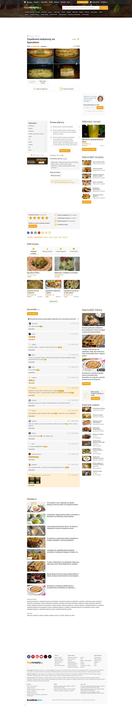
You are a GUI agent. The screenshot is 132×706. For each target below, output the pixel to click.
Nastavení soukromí (72, 657)
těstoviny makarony (67, 605)
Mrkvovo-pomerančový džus (92, 140)
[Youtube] (41, 656)
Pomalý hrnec (68, 674)
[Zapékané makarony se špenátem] (34, 480)
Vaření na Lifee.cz (59, 659)
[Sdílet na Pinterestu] (39, 233)
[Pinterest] (33, 656)
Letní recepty (94, 12)
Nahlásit (82, 663)
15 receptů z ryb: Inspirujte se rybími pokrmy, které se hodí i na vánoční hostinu (62, 504)
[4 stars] (43, 217)
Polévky (50, 12)
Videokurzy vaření (59, 660)
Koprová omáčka (45, 679)
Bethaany (95, 473)
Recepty (32, 36)
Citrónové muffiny (98, 415)
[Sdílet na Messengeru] (32, 233)
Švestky (69, 12)
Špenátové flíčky (33, 273)
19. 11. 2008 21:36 (73, 454)
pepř (73, 615)
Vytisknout (42, 233)
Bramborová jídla (60, 674)
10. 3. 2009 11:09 (73, 355)
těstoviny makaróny (32, 615)
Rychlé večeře (53, 14)
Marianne (96, 662)
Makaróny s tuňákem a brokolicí (66, 273)
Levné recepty (85, 14)
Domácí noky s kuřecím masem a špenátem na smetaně (98, 451)
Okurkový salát (36, 679)
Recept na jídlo (58, 657)
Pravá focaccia (47, 671)
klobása (51, 615)
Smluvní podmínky (72, 665)
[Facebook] (28, 656)
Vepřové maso (51, 674)
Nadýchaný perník (93, 679)
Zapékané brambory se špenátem (71, 292)
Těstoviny (37, 36)
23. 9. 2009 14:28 (73, 344)
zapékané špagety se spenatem (94, 605)
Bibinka (29, 296)
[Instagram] (37, 656)
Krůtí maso (38, 674)
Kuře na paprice (67, 679)
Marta (33, 355)
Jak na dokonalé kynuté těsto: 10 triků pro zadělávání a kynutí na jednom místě (62, 527)
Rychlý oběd (102, 679)
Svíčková (41, 671)
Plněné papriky (38, 677)
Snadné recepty (96, 674)
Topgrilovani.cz (97, 660)
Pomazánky (36, 670)
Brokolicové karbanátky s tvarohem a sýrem (98, 189)
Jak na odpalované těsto (83, 670)
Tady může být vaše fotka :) (32, 82)
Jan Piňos (95, 451)
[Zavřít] (78, 319)
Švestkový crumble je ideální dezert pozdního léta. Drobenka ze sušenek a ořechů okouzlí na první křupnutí (61, 587)
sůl (70, 615)
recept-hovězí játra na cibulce (49, 603)
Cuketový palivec (98, 168)
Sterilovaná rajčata (47, 677)
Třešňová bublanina (82, 671)
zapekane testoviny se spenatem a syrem (83, 607)
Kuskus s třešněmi (98, 182)
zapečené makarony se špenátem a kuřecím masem (46, 605)
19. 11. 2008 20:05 (73, 464)
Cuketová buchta (81, 679)
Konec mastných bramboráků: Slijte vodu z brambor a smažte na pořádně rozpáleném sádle (93, 686)
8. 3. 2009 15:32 (73, 367)
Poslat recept (46, 233)
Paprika (81, 12)
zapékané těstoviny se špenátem (48, 601)
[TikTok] (49, 656)
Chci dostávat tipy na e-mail (91, 105)
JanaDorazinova (36, 454)
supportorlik (95, 466)
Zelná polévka (65, 671)
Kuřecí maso (57, 12)
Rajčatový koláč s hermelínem (97, 421)
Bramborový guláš (79, 677)
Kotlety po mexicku (98, 434)
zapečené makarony (33, 601)
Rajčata (26, 14)
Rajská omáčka (70, 677)
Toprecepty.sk (97, 657)
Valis (94, 460)
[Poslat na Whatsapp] (35, 233)
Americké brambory (94, 670)
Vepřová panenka (92, 671)
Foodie (82, 662)
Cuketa (100, 12)
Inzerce (82, 657)
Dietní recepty (44, 675)
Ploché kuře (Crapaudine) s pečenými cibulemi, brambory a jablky (98, 430)
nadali (94, 416)
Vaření (50, 237)
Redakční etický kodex (73, 667)
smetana (46, 615)
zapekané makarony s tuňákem (61, 607)
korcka (74, 39)
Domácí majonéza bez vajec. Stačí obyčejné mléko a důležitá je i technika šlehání (92, 689)
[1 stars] (31, 217)
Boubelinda (84, 145)
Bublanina (30, 680)
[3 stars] (39, 217)
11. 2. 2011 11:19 (73, 323)
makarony (82, 601)
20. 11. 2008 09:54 (73, 388)
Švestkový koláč (37, 680)
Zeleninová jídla (38, 237)
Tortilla (64, 670)
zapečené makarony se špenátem (68, 601)
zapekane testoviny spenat (63, 609)
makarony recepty (83, 603)
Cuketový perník (97, 471)
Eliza (33, 367)
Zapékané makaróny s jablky (52, 292)
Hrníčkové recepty (34, 14)
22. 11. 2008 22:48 (73, 377)
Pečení (55, 237)
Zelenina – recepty (44, 670)
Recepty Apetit (58, 662)
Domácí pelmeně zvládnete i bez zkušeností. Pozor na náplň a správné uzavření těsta (93, 330)
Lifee (95, 665)
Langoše (74, 679)
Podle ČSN (75, 12)
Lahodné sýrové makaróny (33, 292)
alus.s (33, 444)
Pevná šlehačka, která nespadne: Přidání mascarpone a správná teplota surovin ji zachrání (92, 692)
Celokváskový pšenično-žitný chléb (98, 441)
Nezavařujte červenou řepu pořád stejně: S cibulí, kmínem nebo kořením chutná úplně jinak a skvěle (63, 576)
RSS (81, 659)
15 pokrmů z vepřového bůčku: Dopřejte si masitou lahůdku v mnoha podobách (62, 539)
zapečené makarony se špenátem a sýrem (39, 607)
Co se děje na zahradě (32, 671)
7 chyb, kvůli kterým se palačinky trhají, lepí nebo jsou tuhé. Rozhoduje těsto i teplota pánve (63, 564)
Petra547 (95, 436)
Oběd (60, 237)
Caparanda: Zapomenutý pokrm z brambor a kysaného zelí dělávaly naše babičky (63, 515)
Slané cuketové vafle (99, 162)
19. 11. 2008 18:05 (73, 475)
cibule (62, 615)
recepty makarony (79, 605)
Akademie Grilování (29, 12)
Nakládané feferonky (32, 692)
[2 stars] (35, 217)
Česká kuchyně (62, 14)
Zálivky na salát (73, 671)
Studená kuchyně (70, 675)
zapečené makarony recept (47, 609)
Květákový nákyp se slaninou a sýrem (98, 175)
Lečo (87, 679)
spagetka (34, 464)
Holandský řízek (53, 679)
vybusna (34, 400)
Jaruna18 (57, 276)
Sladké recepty (36, 675)
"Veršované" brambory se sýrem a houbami (98, 458)
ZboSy (94, 424)
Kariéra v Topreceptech (86, 660)
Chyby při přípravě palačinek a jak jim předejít (64, 689)
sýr (59, 615)
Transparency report (85, 665)
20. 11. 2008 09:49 (73, 400)
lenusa (33, 334)
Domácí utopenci (46, 680)
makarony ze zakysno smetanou (68, 603)
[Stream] (45, 656)
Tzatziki (98, 671)
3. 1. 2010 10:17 (74, 334)
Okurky (63, 12)
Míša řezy (60, 679)
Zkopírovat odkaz (50, 233)
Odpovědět (32, 329)
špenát (41, 615)
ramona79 (34, 323)
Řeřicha (101, 670)
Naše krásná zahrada (59, 665)
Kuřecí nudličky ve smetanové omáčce (98, 464)
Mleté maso (45, 674)
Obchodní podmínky (72, 663)
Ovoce (80, 675)
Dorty (77, 675)
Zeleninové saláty (61, 675)
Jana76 (29, 276)
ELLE (95, 663)
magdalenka (95, 444)
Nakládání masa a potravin (56, 670)
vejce (56, 615)
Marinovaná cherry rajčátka (98, 195)
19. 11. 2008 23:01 (73, 443)
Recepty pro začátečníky (74, 14)
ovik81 (65, 296)
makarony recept (90, 601)
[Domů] (28, 36)
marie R (94, 410)
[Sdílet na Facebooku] (28, 233)
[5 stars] (47, 217)
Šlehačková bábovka (56, 671)
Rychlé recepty (44, 14)
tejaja (47, 296)
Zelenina (65, 237)
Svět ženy (57, 663)
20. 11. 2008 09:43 (73, 410)
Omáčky (38, 12)
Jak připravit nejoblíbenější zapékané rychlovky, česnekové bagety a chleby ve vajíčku (62, 552)
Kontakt (82, 667)
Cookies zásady (71, 662)
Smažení (46, 237)
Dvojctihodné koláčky (99, 408)
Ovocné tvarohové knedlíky (59, 677)
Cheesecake (87, 677)
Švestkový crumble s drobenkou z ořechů (64, 690)
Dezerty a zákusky (71, 670)
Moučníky (44, 12)
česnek (67, 615)
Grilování (87, 12)
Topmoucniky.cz (98, 659)
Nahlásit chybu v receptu (38, 155)
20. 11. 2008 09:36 (73, 433)
